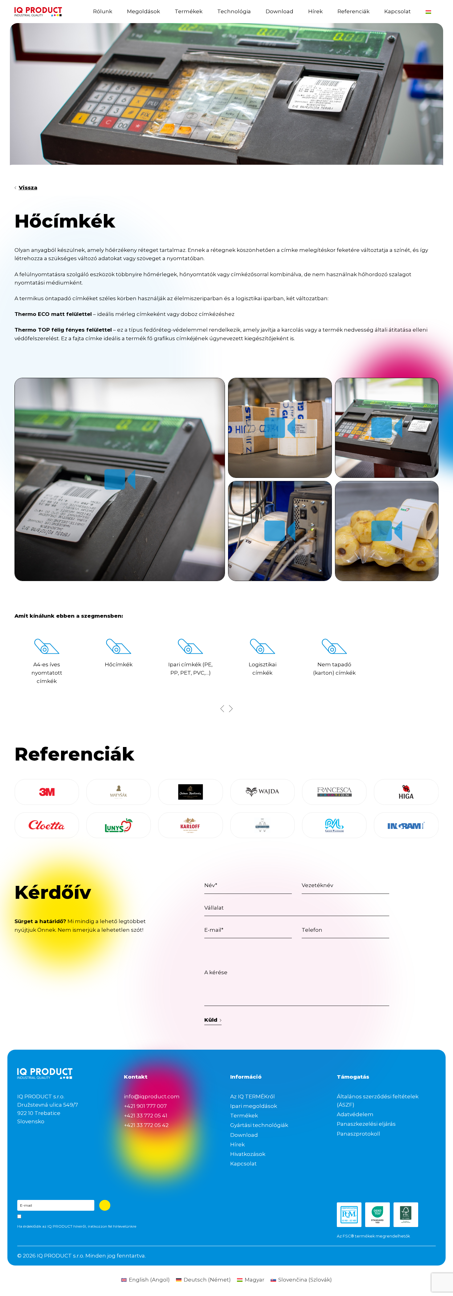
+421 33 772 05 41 (145, 1115)
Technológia (234, 11)
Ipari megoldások (253, 1106)
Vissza (28, 187)
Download (279, 11)
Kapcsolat (397, 11)
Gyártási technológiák (259, 1125)
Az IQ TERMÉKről (252, 1096)
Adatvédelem (355, 1114)
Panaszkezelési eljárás (366, 1124)
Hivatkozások (247, 1154)
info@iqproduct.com (152, 1096)
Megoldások (143, 11)
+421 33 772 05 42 (146, 1125)
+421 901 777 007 (145, 1106)
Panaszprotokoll (358, 1134)
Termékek (188, 11)
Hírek (315, 11)
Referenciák (353, 11)
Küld (210, 1020)
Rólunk (102, 11)
